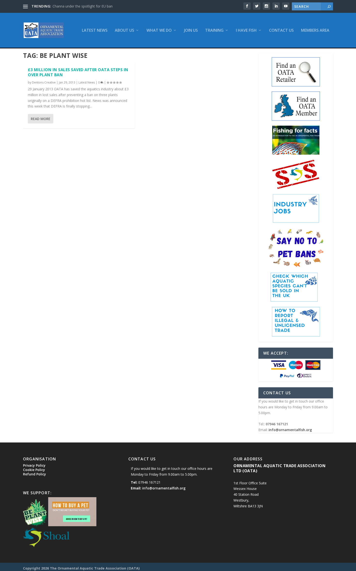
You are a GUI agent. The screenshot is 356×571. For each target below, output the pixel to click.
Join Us (191, 30)
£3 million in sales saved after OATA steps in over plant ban (78, 72)
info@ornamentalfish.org (290, 429)
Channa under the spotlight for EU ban (83, 6)
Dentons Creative (44, 82)
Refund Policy (34, 474)
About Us (124, 30)
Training (214, 30)
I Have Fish (246, 30)
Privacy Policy (34, 465)
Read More (40, 118)
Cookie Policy (34, 469)
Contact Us (281, 30)
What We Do (159, 30)
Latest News (95, 30)
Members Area (315, 30)
